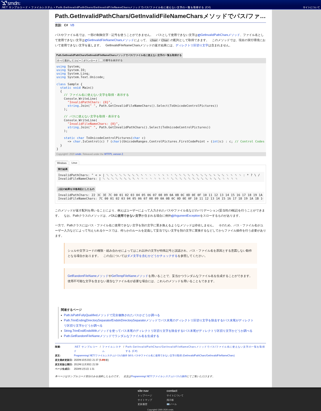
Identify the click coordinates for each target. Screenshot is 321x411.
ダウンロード (90, 60)
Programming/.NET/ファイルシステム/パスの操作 (159, 376)
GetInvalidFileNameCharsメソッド (111, 40)
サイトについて (311, 7)
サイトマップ (145, 400)
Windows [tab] (62, 163)
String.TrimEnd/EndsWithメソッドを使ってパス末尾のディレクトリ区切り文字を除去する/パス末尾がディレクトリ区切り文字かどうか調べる (158, 330)
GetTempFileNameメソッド (129, 275)
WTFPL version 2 (113, 154)
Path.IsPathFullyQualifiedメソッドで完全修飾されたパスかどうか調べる (112, 315)
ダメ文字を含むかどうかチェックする (152, 255)
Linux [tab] (74, 162)
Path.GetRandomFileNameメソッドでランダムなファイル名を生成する (111, 336)
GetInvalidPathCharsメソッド (220, 34)
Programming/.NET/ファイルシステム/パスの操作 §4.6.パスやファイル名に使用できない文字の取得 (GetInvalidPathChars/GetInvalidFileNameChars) (154, 355)
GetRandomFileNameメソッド (88, 275)
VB (72, 25)
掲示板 (170, 400)
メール (173, 404)
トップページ (145, 395)
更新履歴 (142, 404)
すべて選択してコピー (69, 60)
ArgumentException (187, 215)
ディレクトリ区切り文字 (192, 45)
